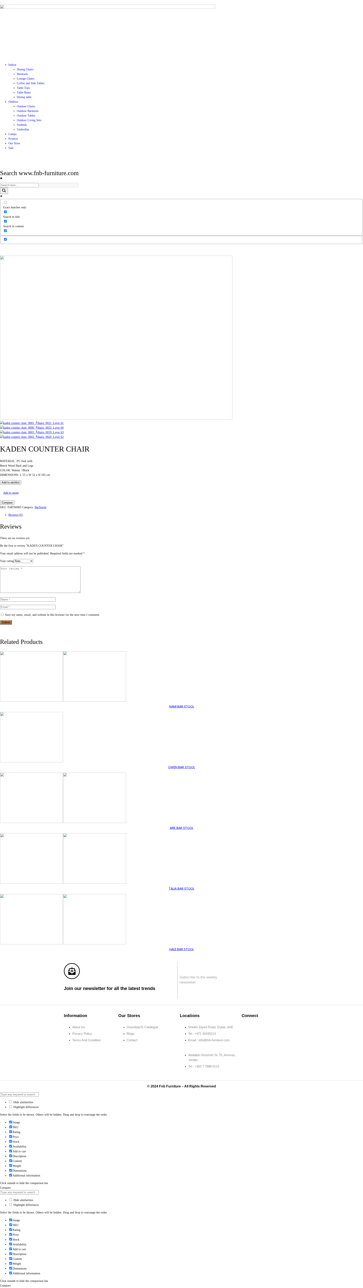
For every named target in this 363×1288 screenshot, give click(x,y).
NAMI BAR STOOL (181, 706)
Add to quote (11, 492)
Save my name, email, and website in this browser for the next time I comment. (52, 614)
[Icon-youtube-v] (247, 1039)
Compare (7, 502)
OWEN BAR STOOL (181, 767)
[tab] (185, 515)
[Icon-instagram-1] (259, 1027)
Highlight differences (26, 1107)
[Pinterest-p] (284, 1027)
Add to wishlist (11, 482)
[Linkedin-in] (271, 1027)
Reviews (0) (15, 514)
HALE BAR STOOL (181, 949)
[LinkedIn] (3, 630)
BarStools (40, 507)
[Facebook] (1, 630)
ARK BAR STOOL (181, 828)
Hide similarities (23, 1102)
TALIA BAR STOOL (181, 888)
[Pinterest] (6, 630)
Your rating (7, 561)
